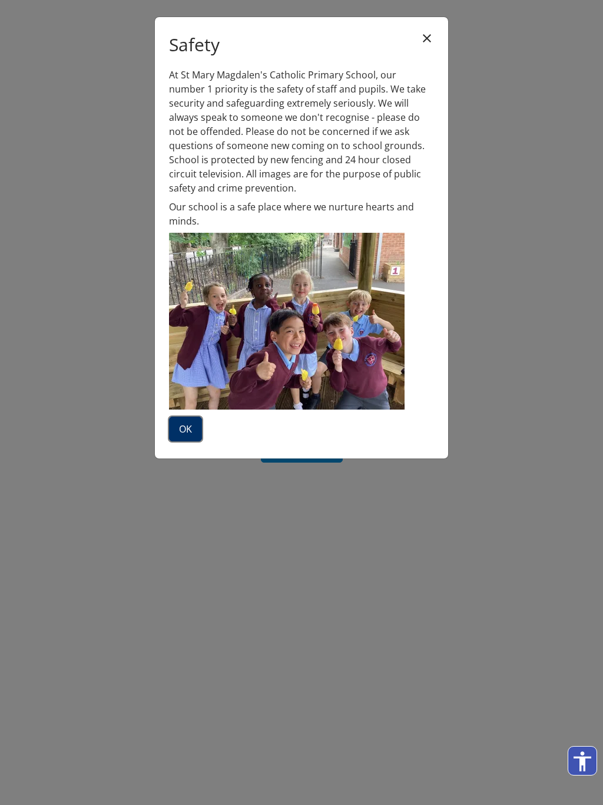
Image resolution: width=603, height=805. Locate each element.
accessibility (582, 761)
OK (185, 429)
